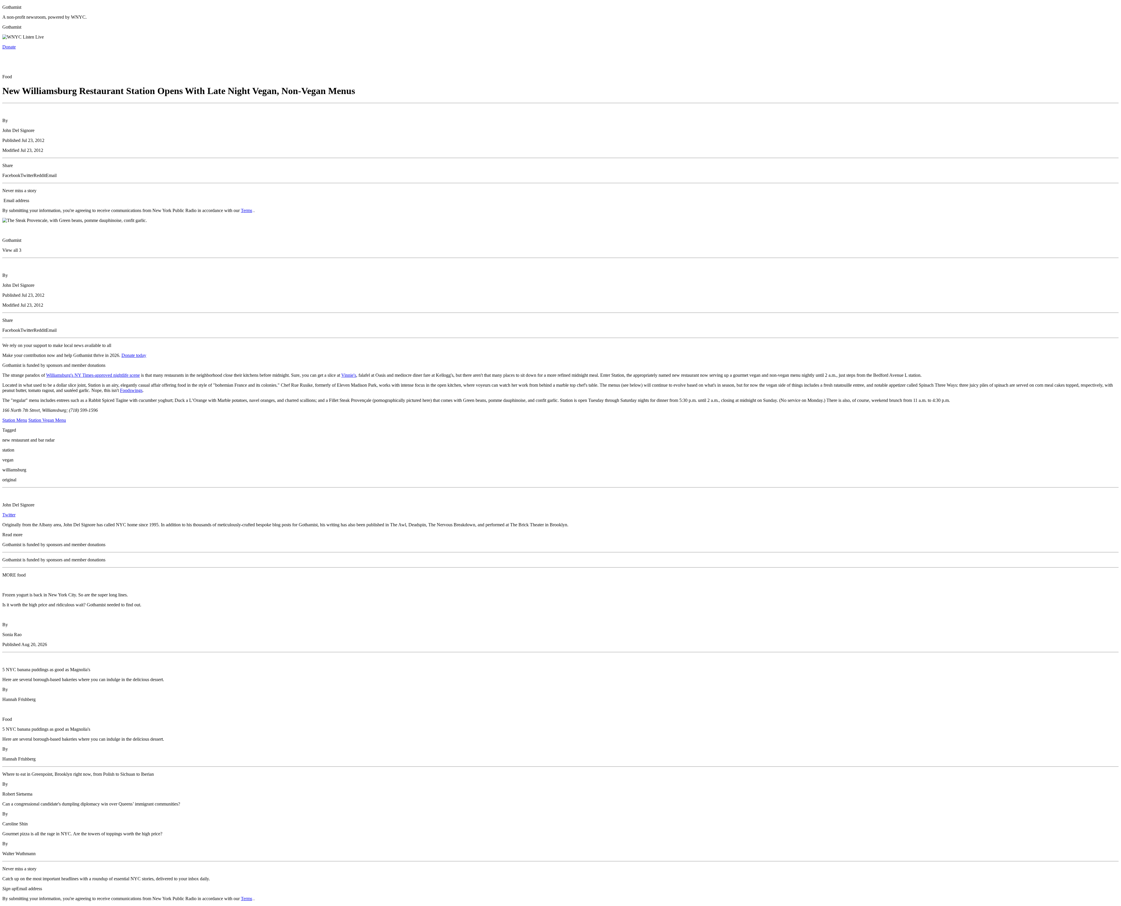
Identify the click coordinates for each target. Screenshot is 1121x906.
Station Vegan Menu (47, 420)
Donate (9, 46)
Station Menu (14, 420)
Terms (246, 210)
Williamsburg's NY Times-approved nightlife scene (93, 375)
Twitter (8, 514)
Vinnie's (348, 375)
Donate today (133, 355)
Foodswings (131, 390)
